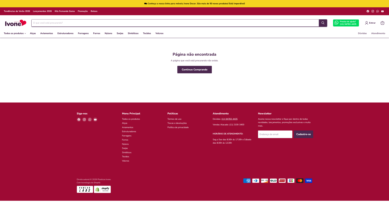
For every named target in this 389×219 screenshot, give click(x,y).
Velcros (159, 33)
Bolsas (94, 11)
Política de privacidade (178, 127)
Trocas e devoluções (177, 123)
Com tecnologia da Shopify (88, 182)
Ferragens (83, 33)
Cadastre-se (303, 134)
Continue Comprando (194, 69)
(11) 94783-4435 (348, 24)
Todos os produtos (14, 33)
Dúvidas (362, 33)
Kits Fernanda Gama (65, 11)
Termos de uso (174, 119)
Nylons (108, 33)
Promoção (83, 11)
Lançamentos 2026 (42, 11)
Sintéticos (133, 33)
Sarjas (120, 33)
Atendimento (378, 33)
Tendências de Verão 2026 (17, 11)
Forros (96, 33)
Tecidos (147, 33)
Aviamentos (46, 33)
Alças (33, 33)
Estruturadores (65, 33)
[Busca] (323, 22)
